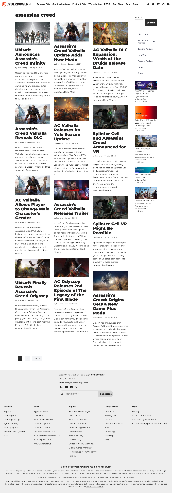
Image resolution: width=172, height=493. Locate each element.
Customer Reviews (114, 423)
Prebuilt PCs (79, 4)
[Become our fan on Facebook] (61, 387)
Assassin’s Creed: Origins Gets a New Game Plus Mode (108, 304)
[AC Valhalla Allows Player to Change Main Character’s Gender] (32, 185)
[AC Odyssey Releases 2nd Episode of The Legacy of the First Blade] (71, 267)
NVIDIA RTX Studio (43, 419)
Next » (37, 358)
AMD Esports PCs (42, 444)
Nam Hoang (22, 68)
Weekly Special (11, 427)
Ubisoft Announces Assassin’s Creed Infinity (30, 56)
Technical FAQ (76, 435)
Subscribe (106, 394)
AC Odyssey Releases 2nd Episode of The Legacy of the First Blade (70, 290)
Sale (128, 4)
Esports (7, 411)
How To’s (146, 54)
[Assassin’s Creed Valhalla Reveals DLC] (32, 114)
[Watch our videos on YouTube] (66, 387)
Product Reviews (146, 61)
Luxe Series (39, 415)
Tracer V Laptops (42, 423)
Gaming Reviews (146, 48)
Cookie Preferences (142, 415)
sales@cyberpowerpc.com (76, 383)
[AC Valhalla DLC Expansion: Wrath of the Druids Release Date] (110, 33)
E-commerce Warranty (80, 448)
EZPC (107, 4)
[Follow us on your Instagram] (76, 387)
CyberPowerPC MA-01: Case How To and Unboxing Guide (145, 123)
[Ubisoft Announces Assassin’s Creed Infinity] (32, 33)
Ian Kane (98, 72)
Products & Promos (146, 41)
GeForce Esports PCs (44, 431)
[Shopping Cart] (158, 4)
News (146, 67)
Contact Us (74, 415)
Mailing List (110, 415)
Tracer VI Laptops (42, 427)
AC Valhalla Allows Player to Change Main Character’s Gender (32, 209)
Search (139, 17)
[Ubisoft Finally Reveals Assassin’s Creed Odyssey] (32, 268)
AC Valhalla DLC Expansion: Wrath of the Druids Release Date (110, 58)
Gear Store (118, 4)
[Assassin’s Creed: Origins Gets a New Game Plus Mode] (110, 281)
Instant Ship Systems (14, 431)
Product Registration (79, 427)
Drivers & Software (78, 423)
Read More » (27, 99)
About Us (109, 411)
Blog (135, 4)
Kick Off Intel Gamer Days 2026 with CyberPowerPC (144, 94)
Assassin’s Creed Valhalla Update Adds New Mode (69, 53)
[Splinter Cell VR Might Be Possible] (110, 207)
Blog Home (143, 34)
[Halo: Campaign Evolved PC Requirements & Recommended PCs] (146, 141)
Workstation (95, 4)
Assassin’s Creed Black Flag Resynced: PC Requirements (145, 203)
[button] (148, 4)
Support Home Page (79, 411)
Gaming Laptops (61, 4)
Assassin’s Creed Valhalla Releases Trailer (71, 209)
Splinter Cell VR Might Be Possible (110, 228)
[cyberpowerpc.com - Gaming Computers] (17, 4)
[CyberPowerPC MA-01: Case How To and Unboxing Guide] (146, 112)
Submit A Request (78, 419)
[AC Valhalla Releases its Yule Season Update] (71, 109)
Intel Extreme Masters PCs (47, 435)
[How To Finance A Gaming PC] (146, 170)
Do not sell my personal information (150, 423)
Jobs (107, 427)
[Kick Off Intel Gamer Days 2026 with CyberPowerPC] (146, 85)
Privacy (135, 411)
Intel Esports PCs (42, 440)
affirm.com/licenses (95, 486)
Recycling (110, 431)
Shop (140, 73)
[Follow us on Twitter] (71, 387)
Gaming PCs (43, 4)
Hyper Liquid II (41, 411)
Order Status (75, 431)
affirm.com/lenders (74, 484)
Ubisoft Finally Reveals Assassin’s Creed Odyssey (31, 289)
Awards (108, 419)
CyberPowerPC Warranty (81, 444)
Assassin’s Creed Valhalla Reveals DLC (31, 133)
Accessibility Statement (144, 419)
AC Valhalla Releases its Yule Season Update (67, 132)
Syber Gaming (11, 423)
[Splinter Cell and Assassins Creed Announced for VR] (110, 117)
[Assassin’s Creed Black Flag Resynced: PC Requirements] (146, 193)
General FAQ (75, 440)
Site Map (109, 435)
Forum (72, 456)
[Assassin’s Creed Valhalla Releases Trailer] (71, 190)
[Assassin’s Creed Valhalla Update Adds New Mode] (71, 31)
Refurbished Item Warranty (82, 452)
